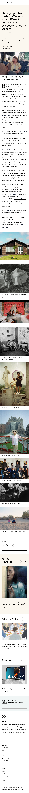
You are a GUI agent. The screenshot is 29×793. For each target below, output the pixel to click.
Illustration (13, 641)
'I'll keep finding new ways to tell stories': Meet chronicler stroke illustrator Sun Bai (14, 645)
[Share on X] (3, 545)
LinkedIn (4, 778)
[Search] (23, 2)
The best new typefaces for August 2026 (14, 689)
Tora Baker (9, 46)
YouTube (4, 775)
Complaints (4, 763)
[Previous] (21, 561)
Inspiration (5, 9)
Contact (3, 743)
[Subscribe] (26, 707)
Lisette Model (6, 115)
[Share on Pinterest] (7, 545)
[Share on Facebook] (12, 545)
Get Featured (5, 747)
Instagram (4, 771)
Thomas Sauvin (11, 194)
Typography (12, 686)
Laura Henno (23, 131)
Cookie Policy (5, 762)
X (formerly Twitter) (6, 776)
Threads (4, 780)
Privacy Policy (5, 760)
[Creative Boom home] (9, 2)
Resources (4, 686)
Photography (13, 9)
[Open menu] (26, 2)
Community (4, 745)
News (3, 600)
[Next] (25, 561)
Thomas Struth (6, 150)
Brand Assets (5, 750)
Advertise (4, 749)
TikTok (3, 773)
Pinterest (4, 782)
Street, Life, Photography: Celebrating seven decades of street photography (13, 603)
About (3, 742)
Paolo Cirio (9, 210)
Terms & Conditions (6, 758)
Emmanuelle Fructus (20, 199)
